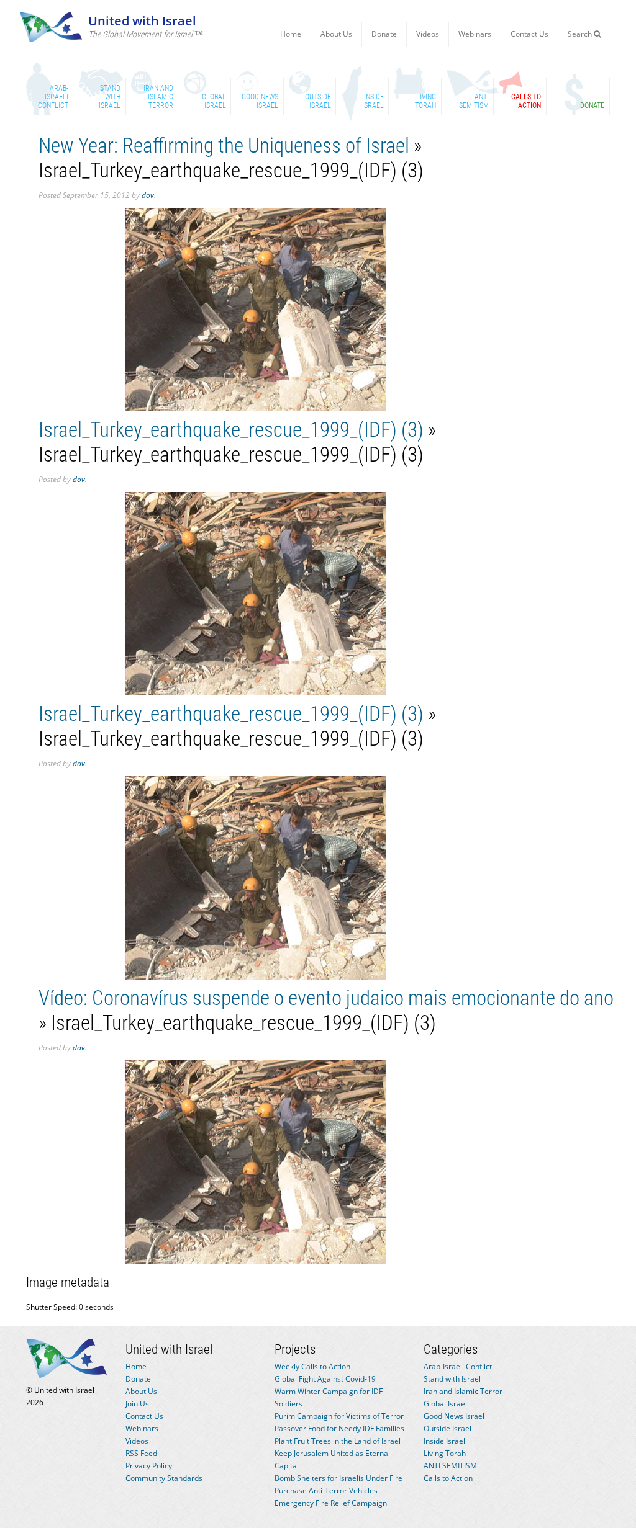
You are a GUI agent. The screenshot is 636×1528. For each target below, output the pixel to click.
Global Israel (445, 1403)
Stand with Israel (452, 1379)
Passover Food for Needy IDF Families (339, 1428)
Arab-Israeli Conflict (458, 1366)
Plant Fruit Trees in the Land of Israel (338, 1441)
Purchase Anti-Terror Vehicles (326, 1490)
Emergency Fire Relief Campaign (331, 1503)
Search (581, 34)
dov (148, 195)
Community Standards (163, 1478)
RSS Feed (141, 1453)
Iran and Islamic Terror (463, 1391)
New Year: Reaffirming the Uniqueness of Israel (224, 145)
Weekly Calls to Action (312, 1366)
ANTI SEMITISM (450, 1465)
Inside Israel (444, 1441)
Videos (427, 34)
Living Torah (445, 1453)
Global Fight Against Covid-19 (325, 1379)
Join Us (137, 1403)
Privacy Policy (148, 1465)
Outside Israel (447, 1428)
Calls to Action (448, 1478)
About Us (336, 34)
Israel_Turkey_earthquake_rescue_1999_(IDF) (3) (231, 430)
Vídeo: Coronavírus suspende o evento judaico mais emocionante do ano (326, 998)
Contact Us (529, 34)
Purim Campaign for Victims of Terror (339, 1416)
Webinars (474, 34)
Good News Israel (454, 1416)
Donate (384, 34)
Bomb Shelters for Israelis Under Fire (338, 1478)
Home (290, 34)
